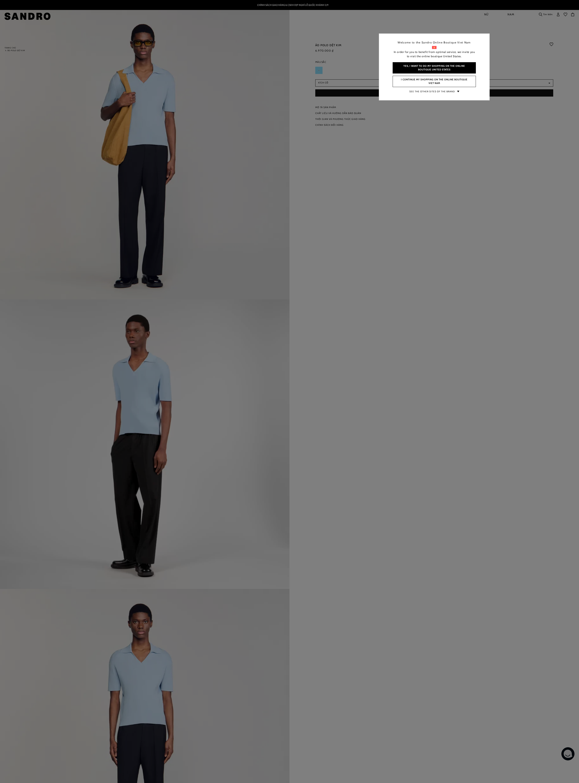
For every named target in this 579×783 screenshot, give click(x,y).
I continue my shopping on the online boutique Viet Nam (434, 81)
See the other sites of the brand (432, 91)
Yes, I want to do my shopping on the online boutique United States (434, 67)
